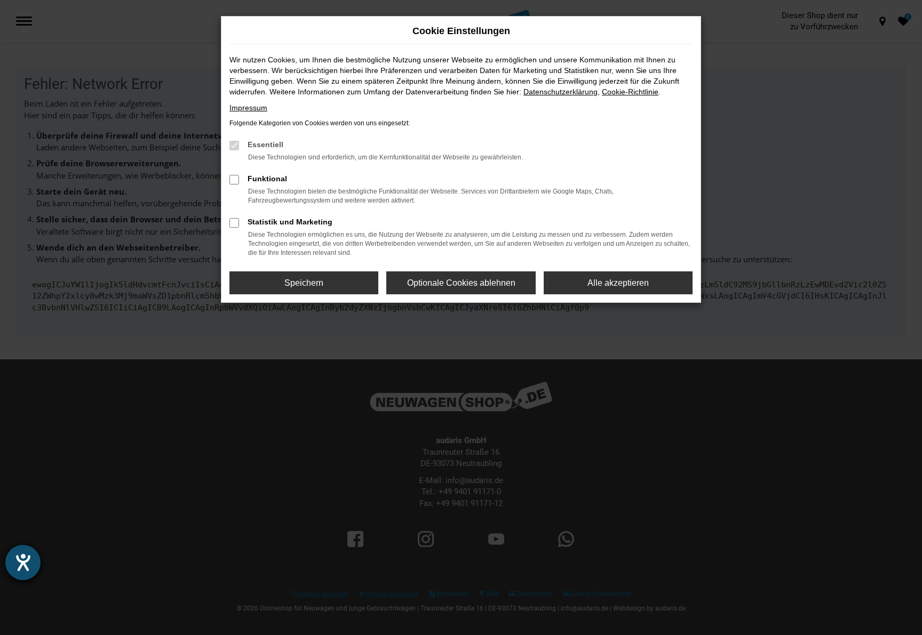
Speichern (303, 282)
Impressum (248, 107)
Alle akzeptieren (618, 282)
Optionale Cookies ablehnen (461, 282)
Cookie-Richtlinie (630, 91)
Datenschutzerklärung (560, 91)
